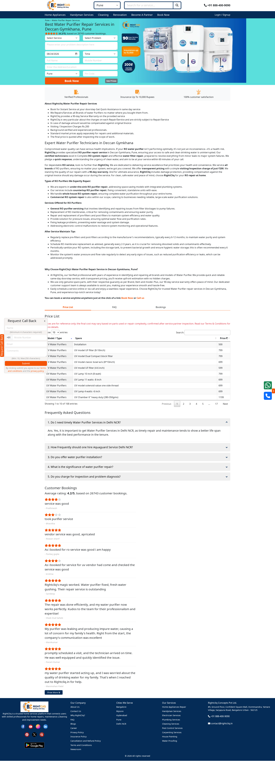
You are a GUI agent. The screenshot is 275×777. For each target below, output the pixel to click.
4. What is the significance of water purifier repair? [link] (80, 467)
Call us (140, 298)
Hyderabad (121, 715)
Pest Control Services (172, 728)
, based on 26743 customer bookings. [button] (82, 33)
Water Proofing (169, 740)
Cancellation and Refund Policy (85, 740)
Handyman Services (171, 711)
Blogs (73, 723)
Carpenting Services (171, 732)
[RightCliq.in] (59, 5)
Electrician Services (171, 715)
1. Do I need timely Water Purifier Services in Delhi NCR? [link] (84, 422)
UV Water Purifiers (56, 344)
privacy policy (37, 371)
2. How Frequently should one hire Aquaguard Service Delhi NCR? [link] (90, 447)
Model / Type (54, 338)
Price (223, 338)
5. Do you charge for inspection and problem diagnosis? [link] (84, 476)
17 (216, 403)
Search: (180, 332)
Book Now (72, 81)
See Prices (111, 81)
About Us (74, 707)
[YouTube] (31, 726)
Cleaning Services (170, 723)
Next (225, 403)
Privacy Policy (77, 732)
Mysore (119, 711)
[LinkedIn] (45, 726)
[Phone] (268, 396)
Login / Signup (222, 14)
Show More (52, 692)
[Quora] (42, 734)
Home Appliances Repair (174, 707)
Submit (26, 363)
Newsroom (75, 749)
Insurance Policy (78, 736)
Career (73, 728)
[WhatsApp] (268, 385)
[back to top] (268, 764)
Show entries (56, 332)
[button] (56, 15)
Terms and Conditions (81, 745)
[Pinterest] (27, 734)
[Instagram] (38, 726)
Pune (118, 719)
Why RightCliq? (77, 715)
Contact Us (75, 711)
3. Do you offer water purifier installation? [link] (75, 457)
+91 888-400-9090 (218, 5)
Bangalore (121, 707)
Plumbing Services (171, 719)
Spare (78, 338)
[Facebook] (23, 726)
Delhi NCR (121, 723)
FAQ (72, 719)
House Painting (169, 736)
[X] (34, 734)
